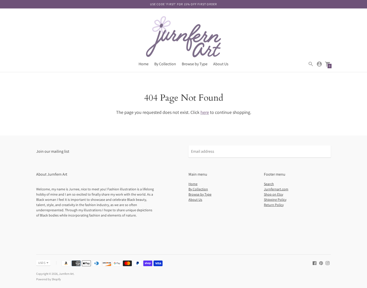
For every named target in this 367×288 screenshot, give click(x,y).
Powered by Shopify (48, 279)
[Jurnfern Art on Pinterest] (321, 262)
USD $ (41, 263)
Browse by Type (194, 64)
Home (144, 64)
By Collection (165, 64)
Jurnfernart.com (276, 189)
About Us (220, 64)
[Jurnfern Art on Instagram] (328, 262)
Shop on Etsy (273, 194)
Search (269, 184)
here (204, 112)
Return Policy (274, 205)
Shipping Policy (275, 199)
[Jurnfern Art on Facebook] (315, 262)
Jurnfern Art (66, 274)
